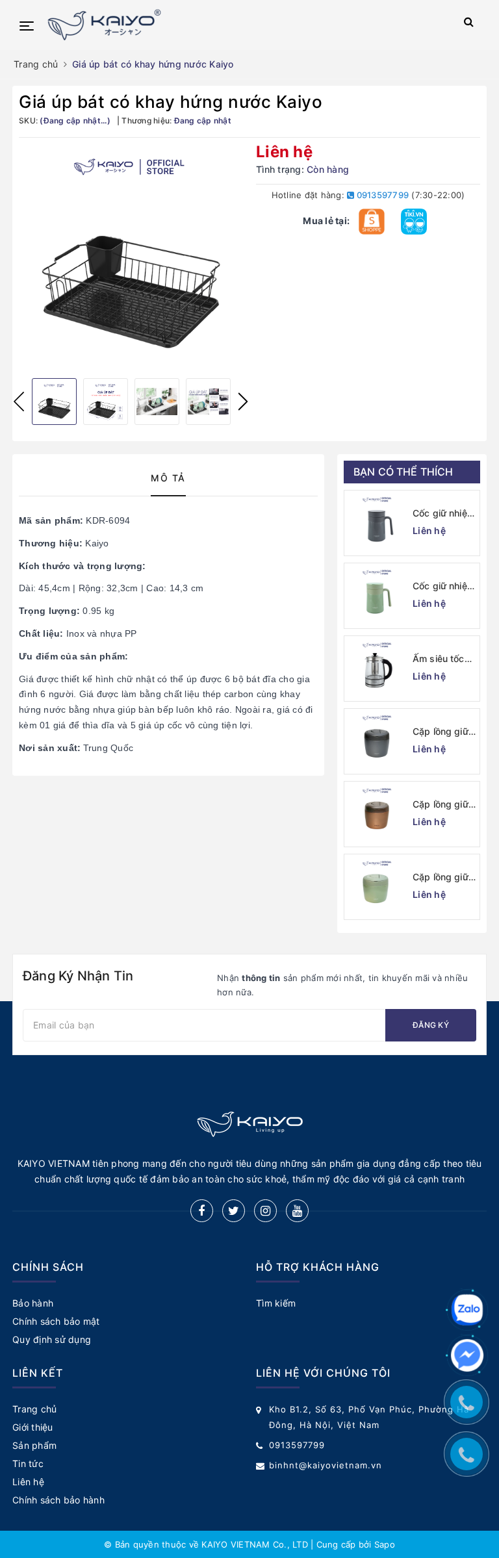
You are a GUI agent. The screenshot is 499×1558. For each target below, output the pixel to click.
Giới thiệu (32, 1427)
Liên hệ (28, 1481)
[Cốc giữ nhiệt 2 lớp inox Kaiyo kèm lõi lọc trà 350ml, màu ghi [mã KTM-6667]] (377, 523)
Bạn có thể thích (403, 471)
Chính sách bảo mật (56, 1321)
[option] (131, 256)
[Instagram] (265, 1210)
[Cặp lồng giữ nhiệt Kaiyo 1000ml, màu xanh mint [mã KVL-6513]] (377, 887)
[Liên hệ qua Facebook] (467, 1355)
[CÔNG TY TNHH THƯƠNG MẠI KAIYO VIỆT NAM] (231, 25)
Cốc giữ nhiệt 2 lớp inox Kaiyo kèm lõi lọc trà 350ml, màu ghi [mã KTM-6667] (443, 513)
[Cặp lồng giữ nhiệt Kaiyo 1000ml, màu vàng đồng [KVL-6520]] (377, 814)
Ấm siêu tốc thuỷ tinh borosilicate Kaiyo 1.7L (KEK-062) (439, 659)
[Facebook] (201, 1210)
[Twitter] (233, 1210)
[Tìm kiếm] (468, 24)
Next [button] (243, 401)
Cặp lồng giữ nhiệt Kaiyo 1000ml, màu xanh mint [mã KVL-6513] (443, 877)
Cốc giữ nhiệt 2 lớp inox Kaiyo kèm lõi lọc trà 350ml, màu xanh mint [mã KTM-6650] (444, 586)
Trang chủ (34, 1408)
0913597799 (381, 195)
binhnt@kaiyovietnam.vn (325, 1465)
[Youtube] (297, 1210)
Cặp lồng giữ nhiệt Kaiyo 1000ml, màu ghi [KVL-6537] (441, 732)
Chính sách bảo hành (58, 1499)
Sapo (384, 1544)
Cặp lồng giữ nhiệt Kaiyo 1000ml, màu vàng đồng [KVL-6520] (441, 804)
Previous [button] (19, 401)
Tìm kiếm (276, 1303)
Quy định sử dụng (51, 1339)
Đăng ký (431, 1025)
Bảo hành (32, 1303)
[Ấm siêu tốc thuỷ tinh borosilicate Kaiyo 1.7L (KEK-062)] (377, 668)
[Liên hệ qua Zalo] (467, 1310)
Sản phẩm (34, 1445)
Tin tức (28, 1463)
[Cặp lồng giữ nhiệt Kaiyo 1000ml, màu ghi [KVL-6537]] (377, 741)
